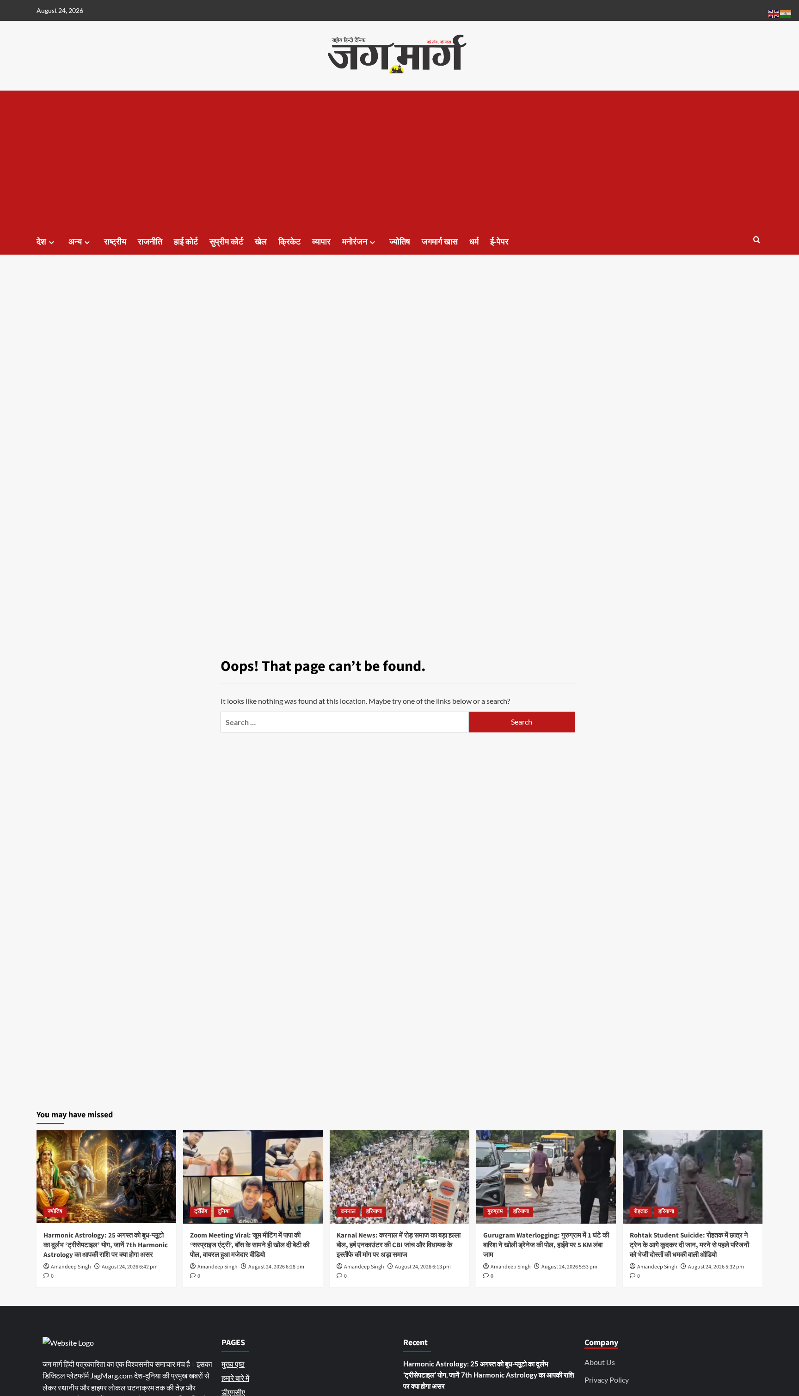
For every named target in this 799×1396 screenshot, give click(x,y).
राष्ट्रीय (115, 242)
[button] (756, 240)
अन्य (75, 242)
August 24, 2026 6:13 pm (423, 1267)
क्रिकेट (289, 242)
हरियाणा (374, 1211)
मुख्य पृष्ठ (233, 1363)
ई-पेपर (499, 242)
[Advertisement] (399, 160)
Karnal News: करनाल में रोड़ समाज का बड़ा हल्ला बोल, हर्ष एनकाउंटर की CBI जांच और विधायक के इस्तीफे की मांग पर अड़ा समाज (399, 1245)
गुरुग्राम (495, 1211)
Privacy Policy (606, 1379)
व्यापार (321, 242)
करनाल (348, 1211)
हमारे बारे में (235, 1377)
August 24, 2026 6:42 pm (130, 1267)
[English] (774, 12)
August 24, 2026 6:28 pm (276, 1267)
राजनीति (150, 242)
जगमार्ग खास (440, 242)
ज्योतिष (399, 242)
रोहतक (641, 1211)
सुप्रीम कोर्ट (226, 242)
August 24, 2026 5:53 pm (569, 1267)
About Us (599, 1362)
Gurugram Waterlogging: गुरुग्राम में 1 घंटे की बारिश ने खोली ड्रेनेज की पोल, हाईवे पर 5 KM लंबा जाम (546, 1245)
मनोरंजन (354, 242)
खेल (261, 242)
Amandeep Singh (71, 1267)
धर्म (474, 242)
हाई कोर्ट (186, 242)
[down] (51, 242)
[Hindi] (786, 12)
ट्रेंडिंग (200, 1211)
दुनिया (224, 1211)
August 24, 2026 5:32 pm (716, 1267)
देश (41, 242)
